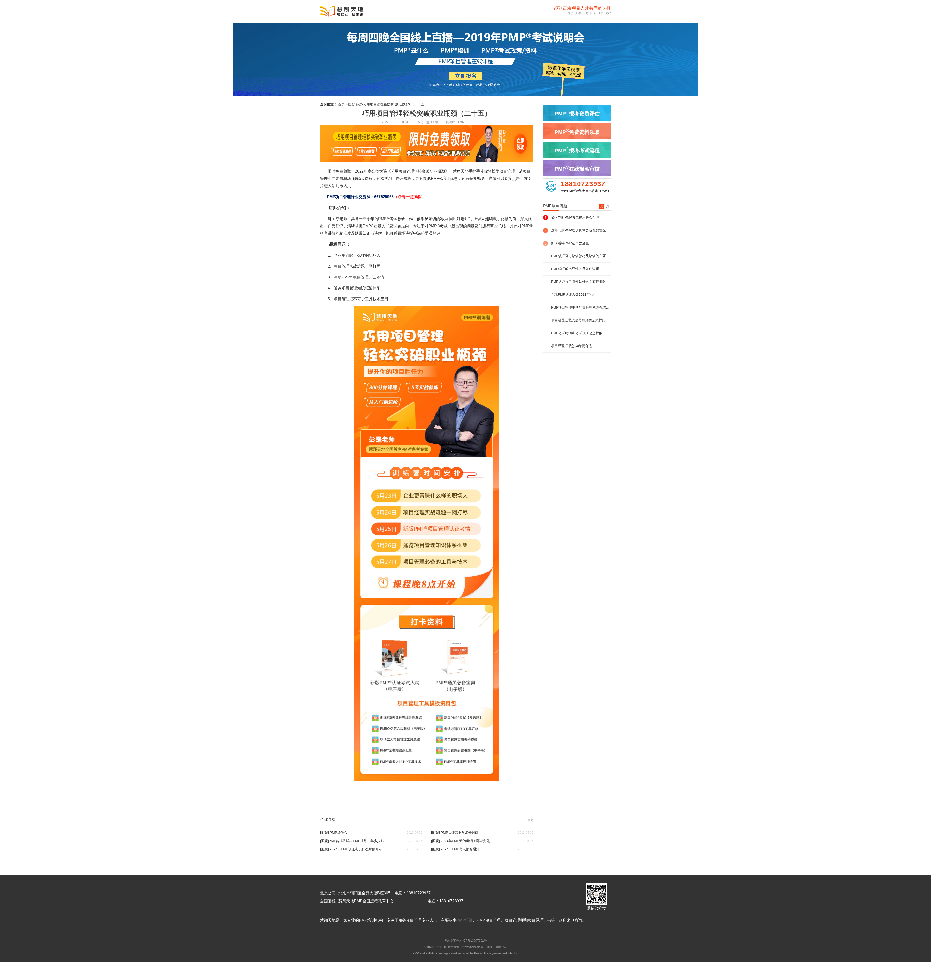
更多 (530, 820)
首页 (341, 104)
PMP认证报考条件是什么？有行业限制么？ (581, 282)
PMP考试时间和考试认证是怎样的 (576, 333)
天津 (578, 13)
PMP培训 (465, 920)
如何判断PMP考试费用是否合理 (575, 217)
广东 (593, 13)
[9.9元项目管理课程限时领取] (426, 160)
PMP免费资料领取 (577, 131)
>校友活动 (353, 104)
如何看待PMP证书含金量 (570, 243)
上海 (585, 13)
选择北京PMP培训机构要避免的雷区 (578, 230)
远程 (608, 13)
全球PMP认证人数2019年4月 (573, 294)
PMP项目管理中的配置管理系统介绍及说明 (581, 307)
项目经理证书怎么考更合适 (571, 346)
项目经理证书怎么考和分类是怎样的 (578, 320)
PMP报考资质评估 (577, 113)
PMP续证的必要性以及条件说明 (575, 269)
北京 (570, 13)
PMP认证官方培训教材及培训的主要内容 (581, 256)
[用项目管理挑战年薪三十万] (426, 780)
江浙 (600, 13)
